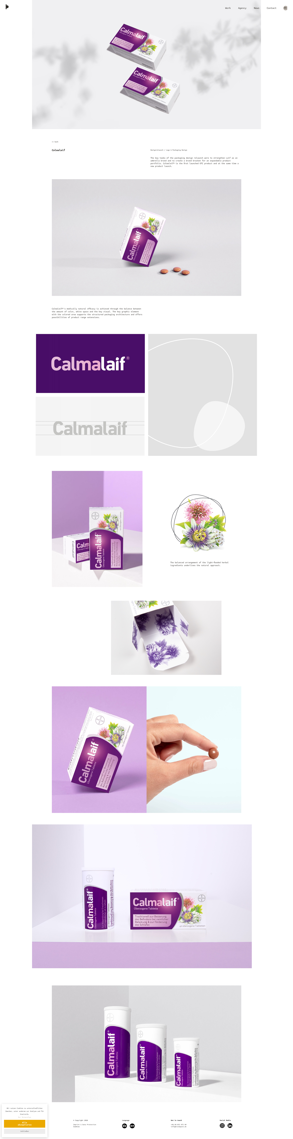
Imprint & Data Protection (84, 1125)
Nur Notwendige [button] (24, 1117)
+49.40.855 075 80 (178, 1125)
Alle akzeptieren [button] (25, 1123)
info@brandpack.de (178, 1127)
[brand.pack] (7, 6)
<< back (55, 142)
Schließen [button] (24, 1131)
